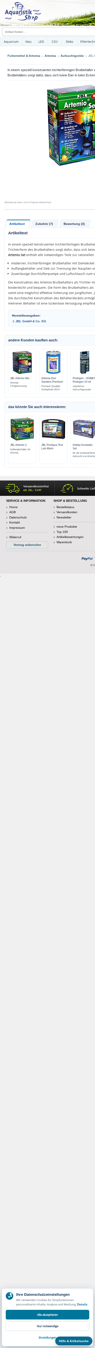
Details (82, 1304)
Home (13, 507)
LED (41, 41)
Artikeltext (17, 224)
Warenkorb (64, 542)
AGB (12, 512)
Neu (28, 41)
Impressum (17, 527)
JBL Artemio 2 (18, 444)
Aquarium (11, 41)
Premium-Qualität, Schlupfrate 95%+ (51, 388)
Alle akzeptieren (47, 1315)
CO (55, 41)
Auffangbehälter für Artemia (20, 451)
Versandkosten (67, 512)
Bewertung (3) (74, 224)
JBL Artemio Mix (19, 378)
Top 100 (62, 532)
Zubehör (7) (44, 224)
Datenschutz (18, 517)
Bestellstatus (65, 507)
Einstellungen (47, 1337)
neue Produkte (67, 526)
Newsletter (64, 517)
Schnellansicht (22, 372)
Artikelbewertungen (70, 537)
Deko (69, 41)
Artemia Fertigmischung (18, 384)
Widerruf (15, 537)
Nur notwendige (47, 1326)
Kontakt (14, 522)
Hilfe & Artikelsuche (74, 1341)
